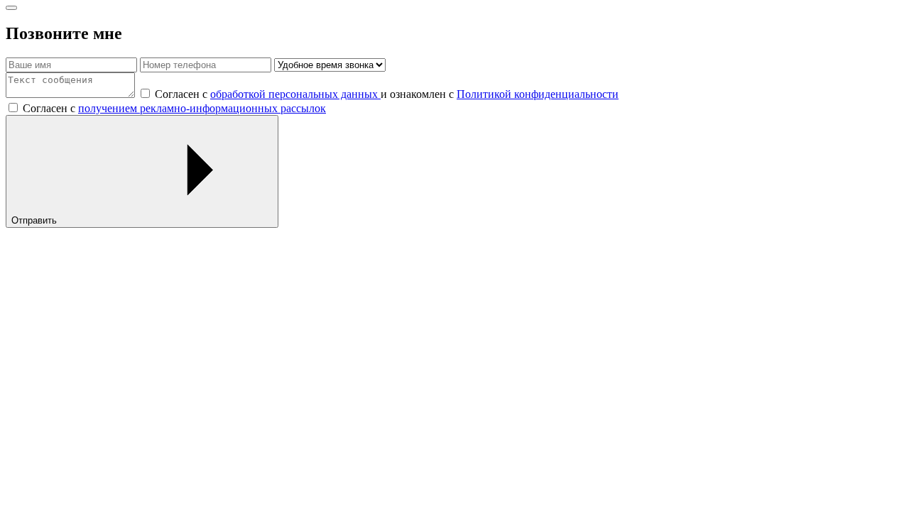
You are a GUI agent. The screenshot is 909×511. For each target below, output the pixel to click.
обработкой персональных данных (295, 94)
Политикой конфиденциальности (538, 94)
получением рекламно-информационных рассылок (202, 108)
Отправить (35, 220)
